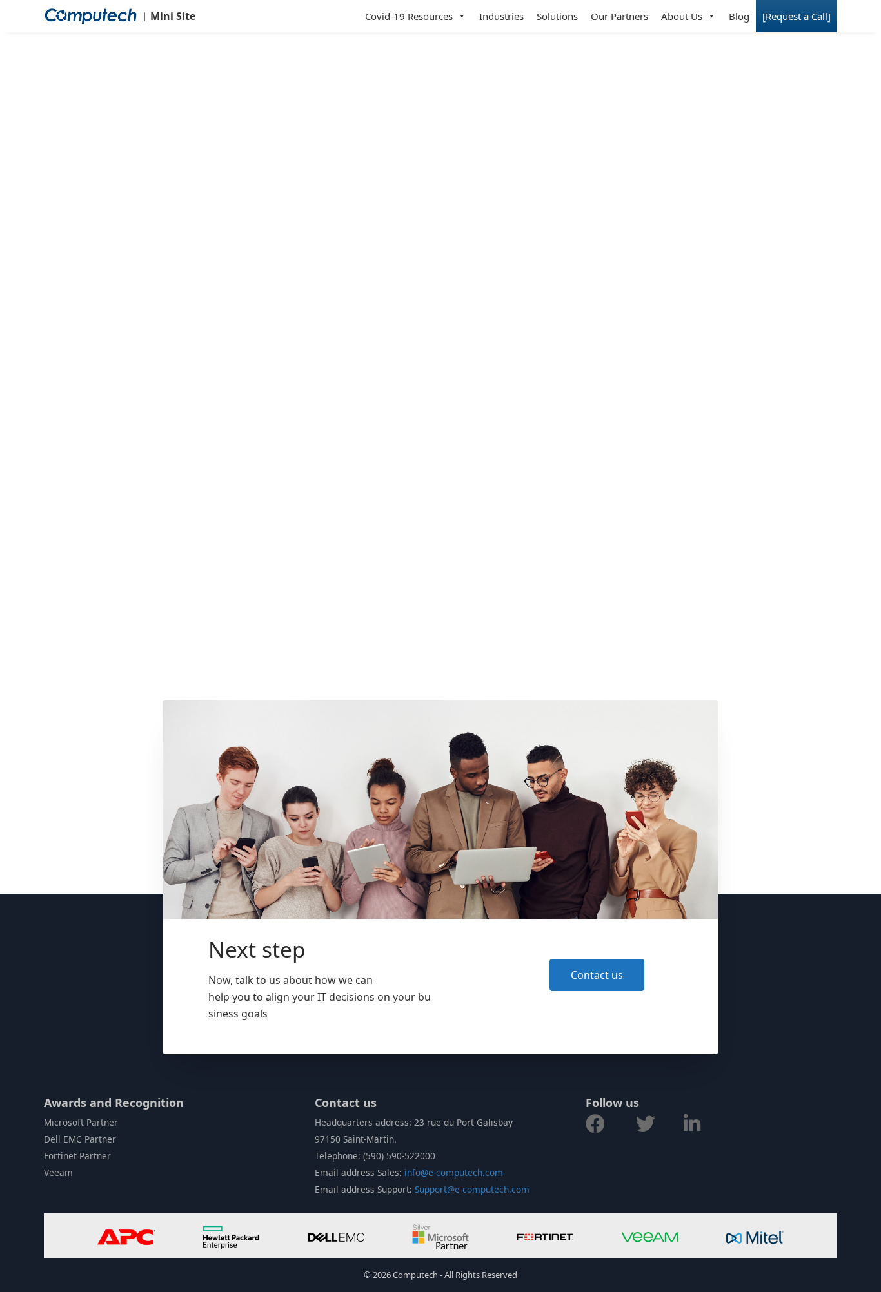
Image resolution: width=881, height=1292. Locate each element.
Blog (739, 16)
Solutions (557, 16)
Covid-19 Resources (409, 16)
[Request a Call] (796, 16)
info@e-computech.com (453, 1172)
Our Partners (619, 16)
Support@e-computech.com (472, 1189)
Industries (501, 16)
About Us (681, 16)
